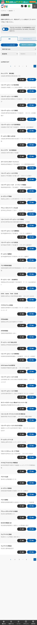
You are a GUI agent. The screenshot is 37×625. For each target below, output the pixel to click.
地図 (23, 79)
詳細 (32, 79)
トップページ (3, 10)
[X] (22, 6)
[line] (29, 6)
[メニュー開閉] (34, 6)
